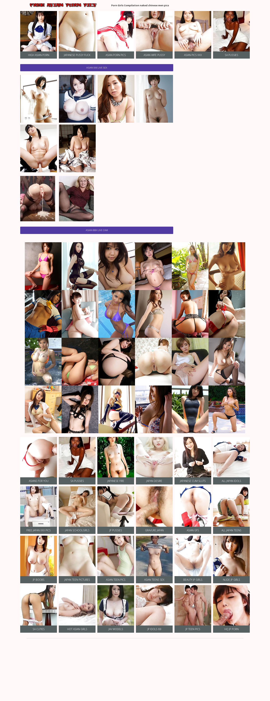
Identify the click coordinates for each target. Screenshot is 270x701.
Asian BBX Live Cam (97, 230)
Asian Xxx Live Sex (96, 67)
